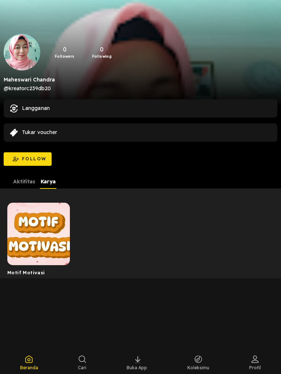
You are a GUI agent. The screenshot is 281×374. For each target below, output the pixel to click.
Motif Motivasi (26, 272)
